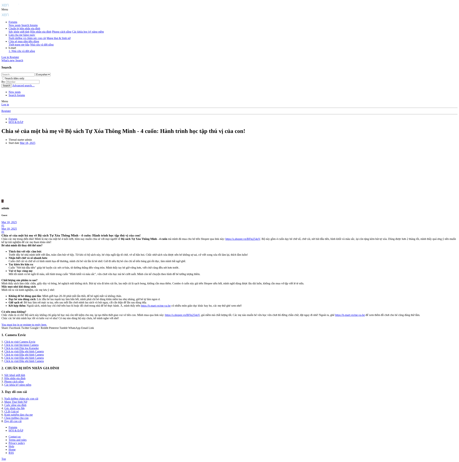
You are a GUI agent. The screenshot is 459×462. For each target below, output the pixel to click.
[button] (4, 9)
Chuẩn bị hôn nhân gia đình (24, 28)
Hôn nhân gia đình (40, 31)
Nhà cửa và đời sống (42, 44)
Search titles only (14, 78)
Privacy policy (17, 443)
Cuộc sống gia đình (15, 405)
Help (11, 446)
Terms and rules (18, 439)
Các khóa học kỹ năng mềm (88, 31)
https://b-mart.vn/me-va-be (156, 305)
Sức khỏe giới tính (19, 31)
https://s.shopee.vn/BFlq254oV (242, 238)
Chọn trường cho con (16, 417)
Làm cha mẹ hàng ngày (22, 34)
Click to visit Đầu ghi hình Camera (24, 351)
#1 (2, 225)
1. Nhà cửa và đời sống (22, 51)
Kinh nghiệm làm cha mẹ (18, 414)
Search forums (29, 25)
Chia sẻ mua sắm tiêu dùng (24, 41)
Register (6, 110)
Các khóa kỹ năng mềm (17, 384)
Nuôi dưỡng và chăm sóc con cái (27, 38)
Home (12, 449)
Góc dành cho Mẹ (14, 408)
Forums (13, 22)
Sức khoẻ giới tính (14, 375)
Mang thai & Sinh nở (58, 38)
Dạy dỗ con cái (13, 421)
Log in (5, 104)
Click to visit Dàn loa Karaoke (21, 348)
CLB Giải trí (11, 411)
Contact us (15, 436)
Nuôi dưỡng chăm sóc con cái (21, 398)
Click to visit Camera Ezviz (19, 341)
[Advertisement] (229, 172)
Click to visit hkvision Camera (21, 344)
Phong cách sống (61, 31)
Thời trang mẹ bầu (19, 44)
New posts (15, 25)
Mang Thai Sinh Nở (15, 401)
